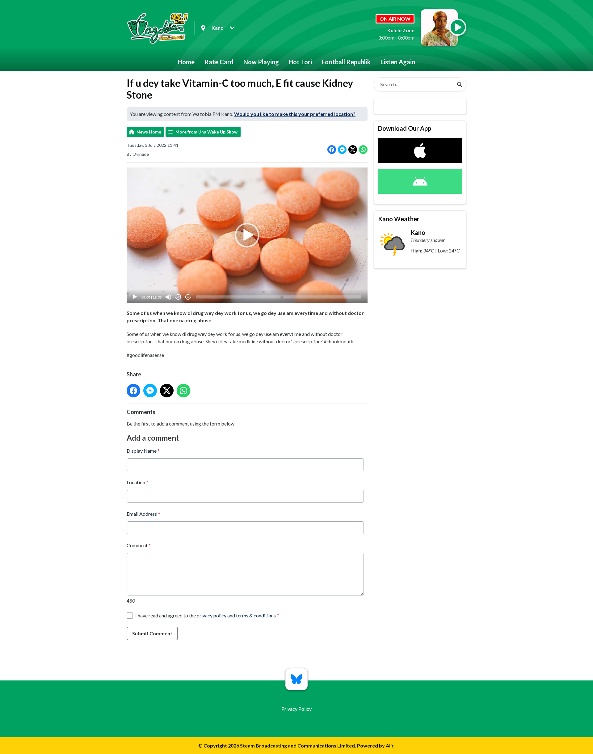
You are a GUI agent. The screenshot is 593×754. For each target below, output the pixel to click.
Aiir (389, 745)
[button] (247, 235)
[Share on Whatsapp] (363, 149)
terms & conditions (256, 615)
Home (186, 62)
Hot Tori (300, 62)
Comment (139, 545)
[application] (247, 235)
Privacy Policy (296, 709)
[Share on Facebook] (331, 149)
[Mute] (168, 297)
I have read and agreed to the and (207, 615)
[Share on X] (352, 149)
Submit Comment (152, 633)
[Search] (459, 84)
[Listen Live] (457, 27)
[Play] (135, 297)
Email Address (143, 514)
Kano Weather (398, 218)
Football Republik (346, 62)
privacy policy (211, 615)
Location (137, 482)
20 (178, 296)
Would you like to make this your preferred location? (294, 114)
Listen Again (398, 62)
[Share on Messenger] (342, 149)
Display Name (143, 451)
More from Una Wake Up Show (206, 131)
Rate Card (218, 62)
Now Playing (261, 62)
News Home (149, 131)
